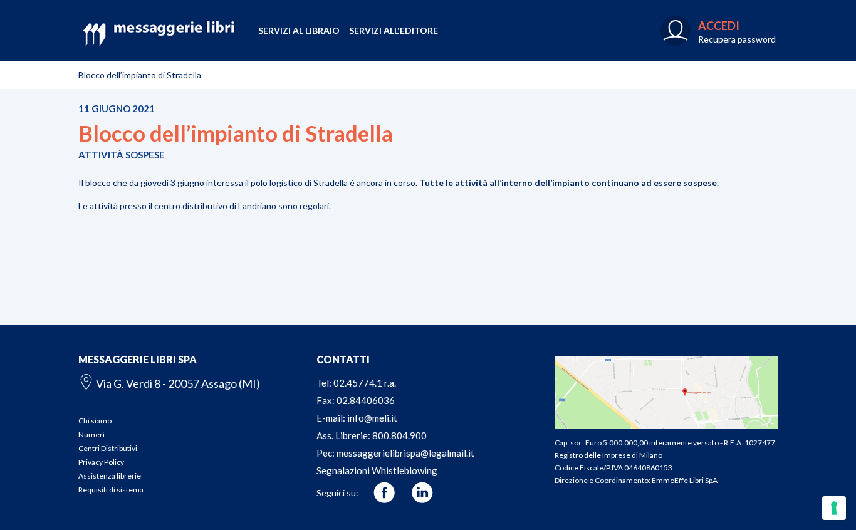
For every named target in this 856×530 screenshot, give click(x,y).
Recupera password (737, 39)
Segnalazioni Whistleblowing (376, 470)
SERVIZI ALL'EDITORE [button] (393, 30)
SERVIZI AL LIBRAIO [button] (299, 30)
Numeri (91, 434)
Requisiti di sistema (111, 489)
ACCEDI (718, 26)
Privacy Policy (101, 462)
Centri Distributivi (107, 448)
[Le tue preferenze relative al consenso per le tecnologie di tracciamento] (834, 508)
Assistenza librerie (109, 476)
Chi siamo (95, 420)
